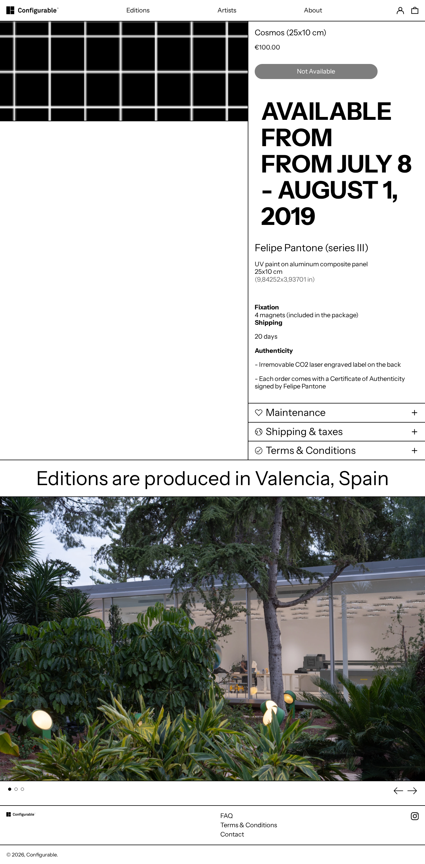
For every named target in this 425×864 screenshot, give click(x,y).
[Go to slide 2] (16, 789)
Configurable (41, 855)
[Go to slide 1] (9, 789)
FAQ (226, 816)
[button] (415, 10)
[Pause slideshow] (8, 504)
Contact (232, 834)
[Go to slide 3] (22, 789)
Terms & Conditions (248, 825)
